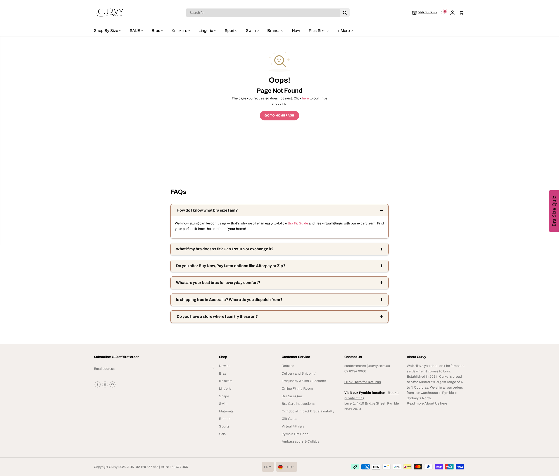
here (305, 98)
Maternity (226, 411)
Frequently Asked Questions (304, 381)
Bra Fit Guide (297, 223)
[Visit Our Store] (425, 13)
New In (224, 366)
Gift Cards (289, 418)
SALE (135, 30)
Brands (274, 30)
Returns (288, 366)
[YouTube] (112, 384)
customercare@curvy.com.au (367, 366)
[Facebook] (97, 384)
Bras (156, 30)
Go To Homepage (279, 115)
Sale (222, 434)
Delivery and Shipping (299, 373)
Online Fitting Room (297, 388)
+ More (344, 30)
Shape (224, 396)
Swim (251, 30)
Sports (224, 426)
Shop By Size (106, 30)
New (296, 30)
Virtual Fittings (293, 426)
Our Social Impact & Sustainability (308, 411)
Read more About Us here (427, 403)
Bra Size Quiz (292, 396)
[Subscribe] (212, 368)
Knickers (180, 30)
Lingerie (206, 30)
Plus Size (318, 30)
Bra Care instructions (298, 403)
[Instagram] (105, 384)
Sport (230, 30)
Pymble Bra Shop (295, 434)
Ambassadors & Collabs (300, 441)
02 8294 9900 (355, 371)
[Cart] (461, 13)
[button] (554, 211)
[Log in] (452, 13)
